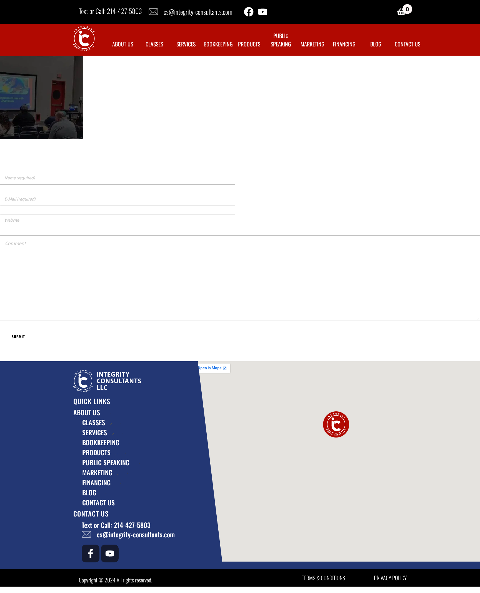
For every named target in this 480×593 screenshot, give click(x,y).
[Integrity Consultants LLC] (84, 38)
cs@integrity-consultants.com (198, 12)
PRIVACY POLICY (390, 578)
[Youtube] (263, 12)
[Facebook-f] (90, 553)
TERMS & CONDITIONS (323, 578)
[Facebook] (249, 12)
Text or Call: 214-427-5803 (110, 11)
